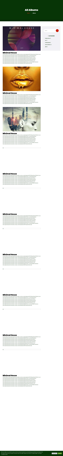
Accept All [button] (59, 453)
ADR (46, 46)
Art (45, 40)
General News (47, 44)
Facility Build (47, 42)
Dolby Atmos (47, 38)
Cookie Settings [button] (54, 453)
